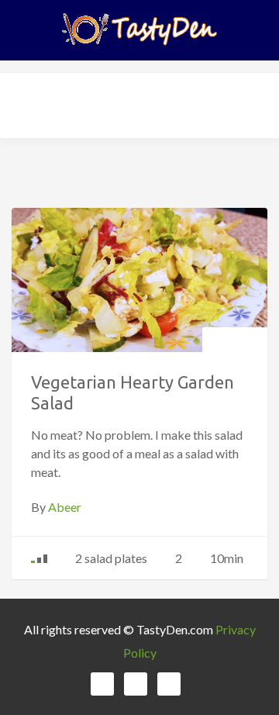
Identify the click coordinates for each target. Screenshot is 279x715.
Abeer (64, 506)
